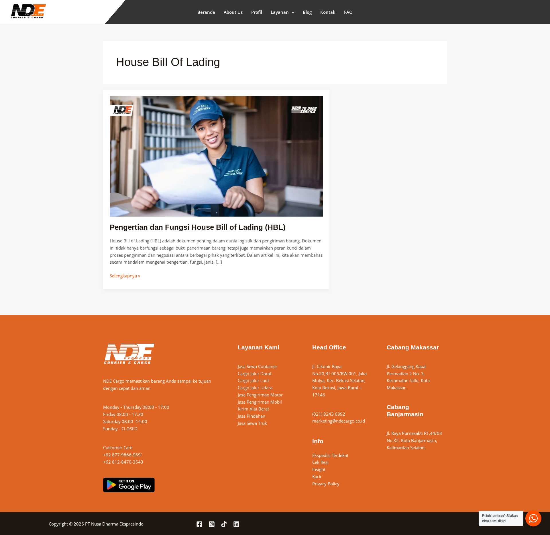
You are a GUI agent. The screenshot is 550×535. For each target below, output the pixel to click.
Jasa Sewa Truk (252, 423)
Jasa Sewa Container (257, 366)
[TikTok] (224, 524)
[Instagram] (212, 524)
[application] (291, 12)
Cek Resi (320, 462)
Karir (317, 476)
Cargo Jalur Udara (255, 387)
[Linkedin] (236, 524)
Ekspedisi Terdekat (330, 455)
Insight (318, 469)
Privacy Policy (325, 484)
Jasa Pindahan (251, 416)
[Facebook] (199, 524)
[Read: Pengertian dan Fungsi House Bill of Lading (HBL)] (216, 156)
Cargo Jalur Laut (253, 380)
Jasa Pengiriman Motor (260, 395)
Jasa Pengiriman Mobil (260, 402)
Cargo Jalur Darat (254, 373)
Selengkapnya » (125, 275)
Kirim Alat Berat (253, 409)
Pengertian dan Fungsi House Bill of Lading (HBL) (198, 227)
